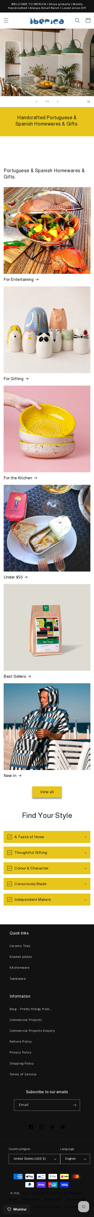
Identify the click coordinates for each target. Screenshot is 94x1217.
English (70, 1159)
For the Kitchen (18, 478)
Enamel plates (21, 956)
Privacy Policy (20, 1052)
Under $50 (13, 577)
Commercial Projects (26, 1020)
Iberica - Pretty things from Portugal (44, 1193)
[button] (6, 20)
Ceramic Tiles (20, 946)
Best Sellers (15, 676)
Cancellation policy (77, 1207)
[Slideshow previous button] (5, 151)
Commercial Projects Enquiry (32, 1030)
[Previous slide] (36, 101)
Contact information (47, 1207)
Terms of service (76, 1199)
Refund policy (31, 1199)
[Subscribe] (74, 1105)
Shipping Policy (22, 1063)
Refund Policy (21, 1041)
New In (10, 775)
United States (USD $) (30, 1159)
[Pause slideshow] (88, 101)
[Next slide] (57, 101)
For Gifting (14, 378)
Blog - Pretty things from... (31, 1009)
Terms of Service (23, 1074)
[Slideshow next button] (88, 151)
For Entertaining (19, 279)
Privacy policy (53, 1199)
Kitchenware (20, 967)
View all (47, 792)
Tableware (18, 978)
